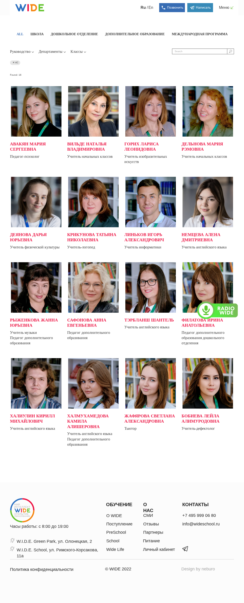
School (112, 541)
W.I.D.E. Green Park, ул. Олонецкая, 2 (54, 541)
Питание (151, 541)
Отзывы (151, 524)
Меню (224, 7)
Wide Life (115, 549)
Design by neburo (198, 569)
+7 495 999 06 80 (199, 515)
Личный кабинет (159, 549)
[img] (22, 510)
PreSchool (116, 532)
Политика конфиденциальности (41, 569)
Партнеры (153, 532)
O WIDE (114, 515)
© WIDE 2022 (118, 569)
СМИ (148, 515)
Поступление (119, 524)
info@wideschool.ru (201, 524)
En (150, 7)
